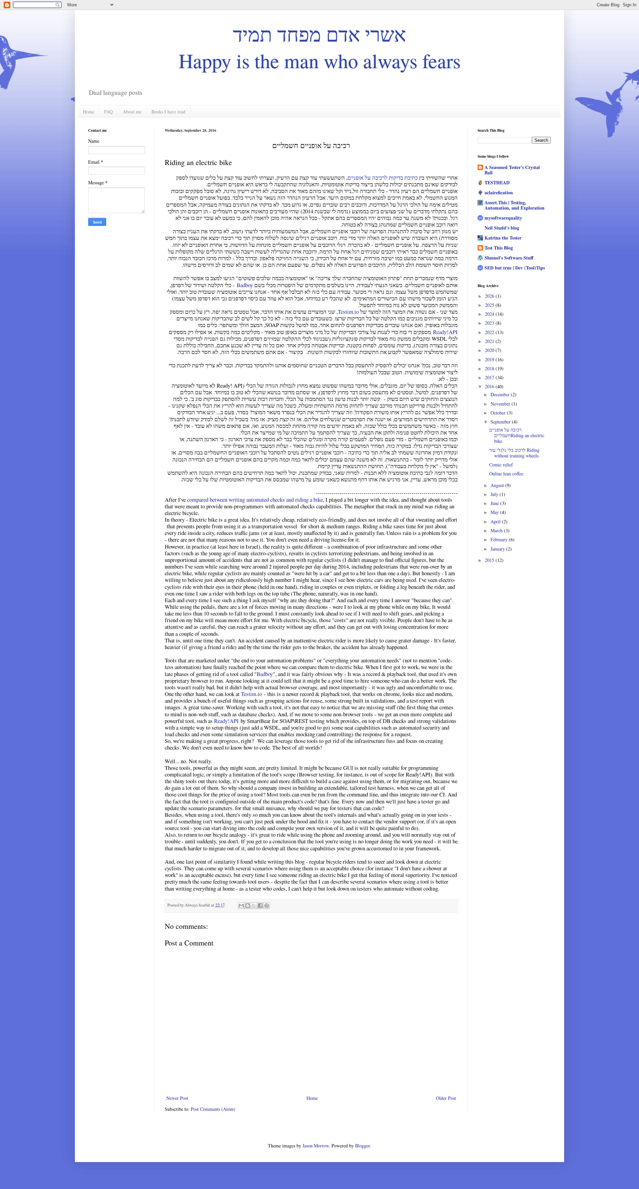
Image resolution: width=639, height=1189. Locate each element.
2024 (490, 314)
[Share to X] (254, 905)
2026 (490, 296)
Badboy (245, 285)
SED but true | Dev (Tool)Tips (515, 267)
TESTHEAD (497, 182)
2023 (490, 323)
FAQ (108, 111)
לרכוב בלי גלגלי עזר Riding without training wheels (514, 453)
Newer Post (177, 1098)
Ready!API (445, 332)
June (495, 503)
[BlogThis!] (247, 905)
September (501, 422)
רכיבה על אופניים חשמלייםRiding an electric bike (516, 435)
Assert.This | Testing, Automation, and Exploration (514, 205)
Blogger (362, 1145)
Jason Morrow (316, 1145)
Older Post (446, 1098)
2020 (490, 350)
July (495, 494)
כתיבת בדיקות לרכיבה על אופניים (382, 177)
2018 (490, 368)
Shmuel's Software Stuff (509, 257)
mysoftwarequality (503, 217)
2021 (490, 341)
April (496, 521)
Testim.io (348, 311)
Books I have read (168, 111)
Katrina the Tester (503, 237)
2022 (490, 332)
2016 (490, 386)
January (498, 549)
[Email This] (241, 905)
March (497, 530)
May (495, 512)
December (501, 394)
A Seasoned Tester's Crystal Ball (512, 170)
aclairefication (499, 192)
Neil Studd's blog (502, 227)
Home (88, 111)
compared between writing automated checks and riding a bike (255, 499)
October (499, 413)
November (501, 404)
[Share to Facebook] (260, 905)
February (500, 539)
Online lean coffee (506, 473)
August (498, 485)
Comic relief (501, 464)
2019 (490, 359)
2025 (490, 305)
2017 (490, 377)
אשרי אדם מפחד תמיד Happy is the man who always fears (320, 47)
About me (132, 111)
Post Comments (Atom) (213, 1109)
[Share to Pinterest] (266, 905)
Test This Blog (499, 247)
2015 (490, 560)
